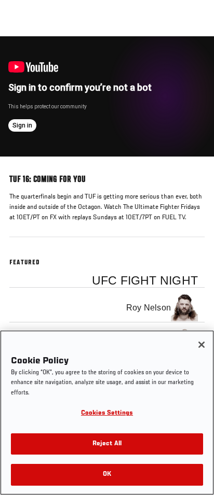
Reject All (107, 444)
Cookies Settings (107, 413)
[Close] (201, 344)
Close (195, 56)
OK (107, 474)
